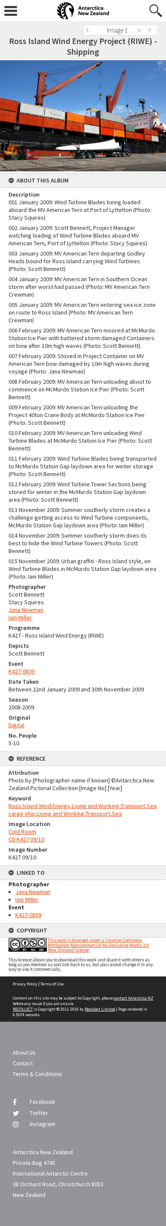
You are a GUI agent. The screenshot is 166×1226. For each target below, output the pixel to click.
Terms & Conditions (37, 1074)
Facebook (42, 1101)
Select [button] (141, 30)
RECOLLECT (23, 1009)
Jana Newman (26, 610)
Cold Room (22, 831)
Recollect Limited (100, 1009)
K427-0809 (21, 671)
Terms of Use (51, 984)
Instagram (42, 1124)
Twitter (39, 1113)
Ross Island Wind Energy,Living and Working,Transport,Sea (83, 806)
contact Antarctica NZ (133, 998)
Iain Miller (20, 617)
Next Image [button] (151, 30)
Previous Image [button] (89, 30)
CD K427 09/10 (26, 839)
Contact (23, 1063)
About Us (24, 1052)
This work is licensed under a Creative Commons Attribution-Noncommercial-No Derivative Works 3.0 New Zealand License (98, 945)
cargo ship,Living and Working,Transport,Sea (65, 813)
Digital (16, 725)
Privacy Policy (25, 984)
